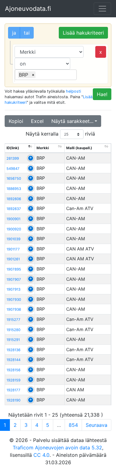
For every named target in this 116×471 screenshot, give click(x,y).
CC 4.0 (41, 455)
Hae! (102, 94)
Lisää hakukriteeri (83, 33)
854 (73, 425)
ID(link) (12, 148)
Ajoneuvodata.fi (28, 8)
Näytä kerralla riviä (60, 134)
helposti (73, 91)
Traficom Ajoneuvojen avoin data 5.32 (57, 447)
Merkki (43, 148)
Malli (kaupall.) (79, 148)
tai (27, 33)
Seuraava (96, 425)
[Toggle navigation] (102, 8)
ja (14, 33)
